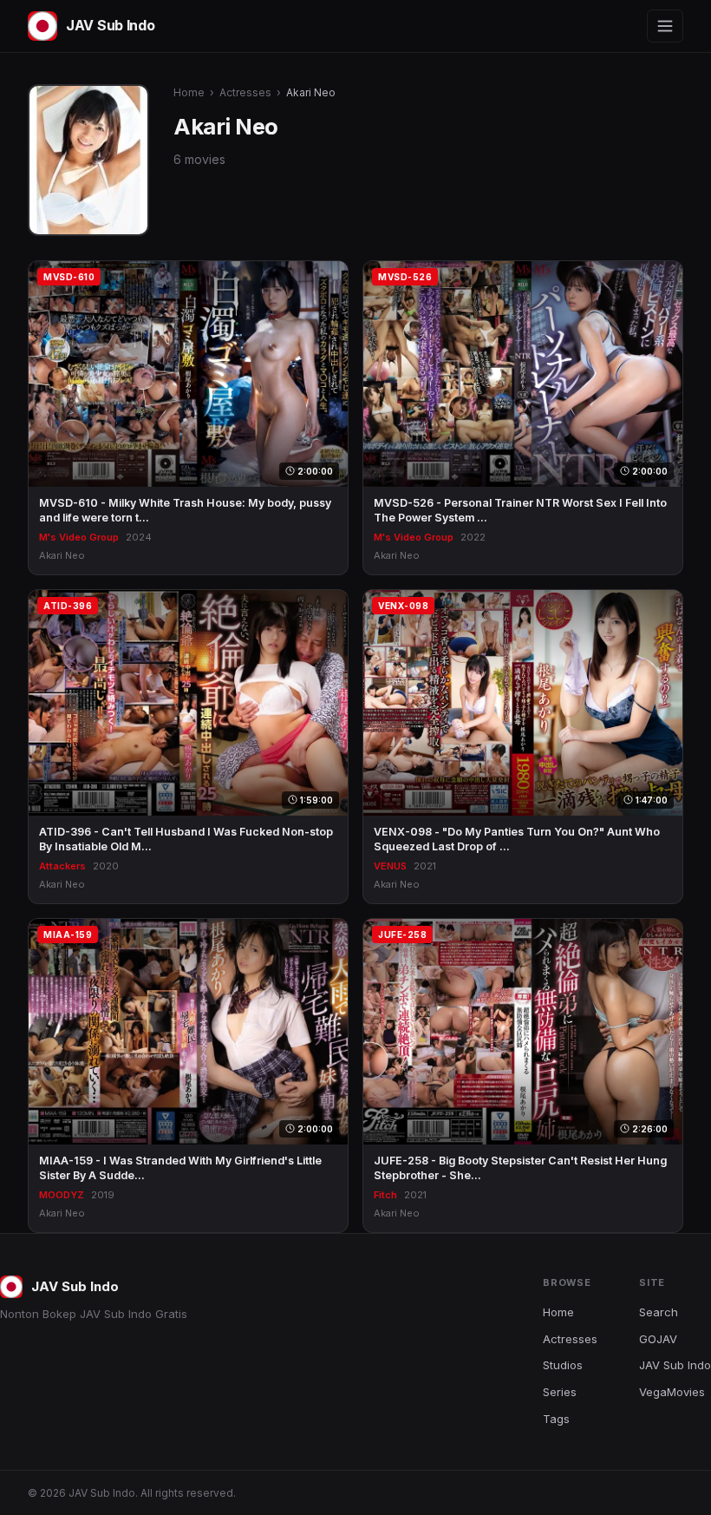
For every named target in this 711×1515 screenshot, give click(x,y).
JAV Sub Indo (675, 1365)
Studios (563, 1365)
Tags (556, 1419)
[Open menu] (665, 26)
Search (658, 1312)
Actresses (245, 92)
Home (189, 92)
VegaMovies (672, 1392)
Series (560, 1392)
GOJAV (658, 1339)
